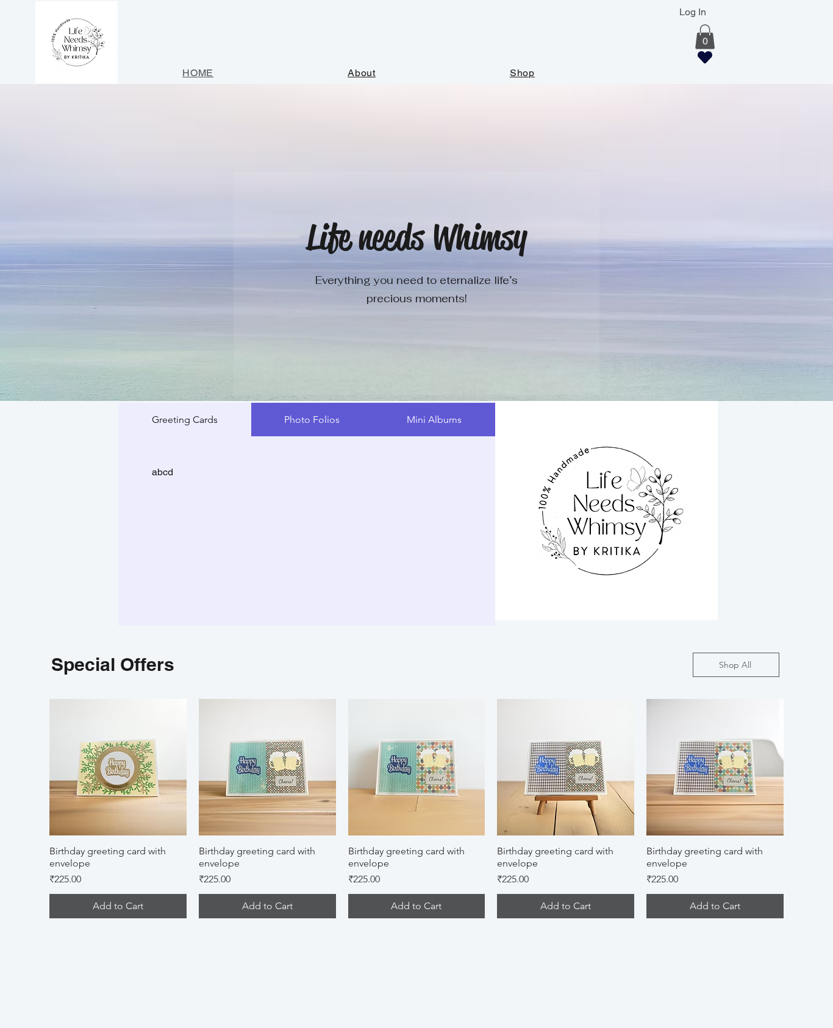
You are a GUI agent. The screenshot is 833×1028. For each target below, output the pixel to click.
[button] (705, 36)
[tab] (184, 419)
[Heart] (705, 57)
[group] (416, 809)
